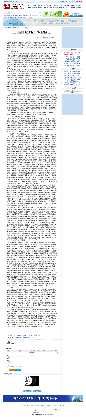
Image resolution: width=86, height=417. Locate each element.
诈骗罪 (8, 15)
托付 (31, 17)
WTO (67, 7)
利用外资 (61, 5)
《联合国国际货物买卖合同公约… (72, 75)
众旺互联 (52, 414)
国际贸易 (19, 15)
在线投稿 (37, 405)
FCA (29, 17)
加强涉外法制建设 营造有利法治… (73, 52)
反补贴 (12, 17)
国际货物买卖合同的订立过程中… (72, 64)
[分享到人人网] (49, 37)
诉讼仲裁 (73, 7)
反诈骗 (29, 7)
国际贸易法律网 (15, 27)
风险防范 (34, 7)
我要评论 (50, 33)
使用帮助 (43, 405)
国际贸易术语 (18, 17)
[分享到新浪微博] (46, 37)
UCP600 (15, 15)
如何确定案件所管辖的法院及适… (72, 62)
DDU (26, 17)
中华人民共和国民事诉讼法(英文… (73, 79)
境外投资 (61, 7)
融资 (45, 7)
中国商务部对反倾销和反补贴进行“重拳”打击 (24, 337)
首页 (29, 5)
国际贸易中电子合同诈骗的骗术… (72, 71)
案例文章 (40, 7)
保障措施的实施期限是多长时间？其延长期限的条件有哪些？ (27, 335)
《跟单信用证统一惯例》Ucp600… (72, 77)
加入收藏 (71, 1)
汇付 (31, 15)
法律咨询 (78, 7)
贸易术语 (40, 5)
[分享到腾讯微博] (47, 37)
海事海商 (49, 7)
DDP (38, 15)
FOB (29, 15)
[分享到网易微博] (51, 37)
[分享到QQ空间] (44, 37)
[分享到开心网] (53, 37)
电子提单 (35, 15)
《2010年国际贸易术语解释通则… (72, 73)
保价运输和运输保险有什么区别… (72, 56)
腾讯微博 (62, 1)
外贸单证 (55, 5)
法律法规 (73, 5)
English (80, 1)
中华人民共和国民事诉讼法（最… (72, 83)
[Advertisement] (72, 37)
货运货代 (49, 5)
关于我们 (24, 405)
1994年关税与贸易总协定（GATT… (73, 81)
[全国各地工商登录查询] (73, 17)
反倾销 (26, 27)
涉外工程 (67, 5)
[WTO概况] (32, 385)
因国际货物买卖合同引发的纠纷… (72, 65)
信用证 (34, 5)
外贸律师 (78, 5)
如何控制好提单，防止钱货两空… (72, 58)
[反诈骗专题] (52, 17)
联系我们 (31, 405)
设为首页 (67, 1)
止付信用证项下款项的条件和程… (72, 60)
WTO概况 (32, 386)
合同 (45, 5)
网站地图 (76, 1)
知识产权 (55, 7)
